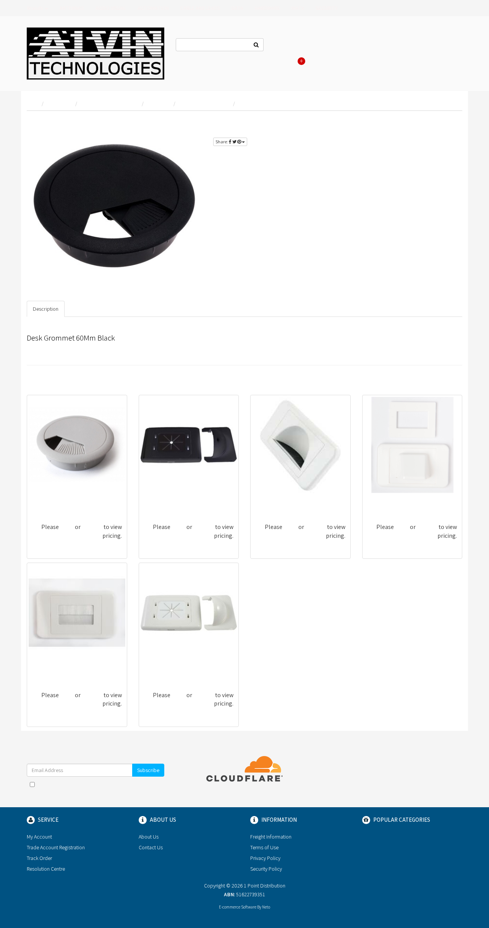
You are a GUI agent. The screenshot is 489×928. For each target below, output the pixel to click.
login (420, 122)
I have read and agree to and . (99, 788)
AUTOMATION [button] (153, 8)
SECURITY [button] (327, 8)
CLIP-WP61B (159, 500)
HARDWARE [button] (267, 8)
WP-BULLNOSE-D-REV (283, 500)
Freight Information (270, 836)
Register (378, 45)
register (445, 122)
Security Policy (266, 868)
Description (45, 308)
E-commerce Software (237, 907)
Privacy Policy (265, 858)
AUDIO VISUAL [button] (111, 8)
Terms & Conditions (113, 784)
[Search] (256, 44)
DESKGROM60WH (53, 500)
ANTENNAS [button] (72, 8)
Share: (222, 141)
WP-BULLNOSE (386, 500)
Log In (350, 45)
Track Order (39, 858)
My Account (39, 836)
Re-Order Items (417, 45)
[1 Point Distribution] (95, 52)
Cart (302, 61)
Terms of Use (264, 847)
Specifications (86, 308)
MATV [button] (297, 8)
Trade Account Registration (56, 847)
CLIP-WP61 (157, 668)
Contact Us (287, 45)
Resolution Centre (46, 868)
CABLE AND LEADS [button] (200, 8)
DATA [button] (237, 8)
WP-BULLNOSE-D (53, 668)
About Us (321, 45)
